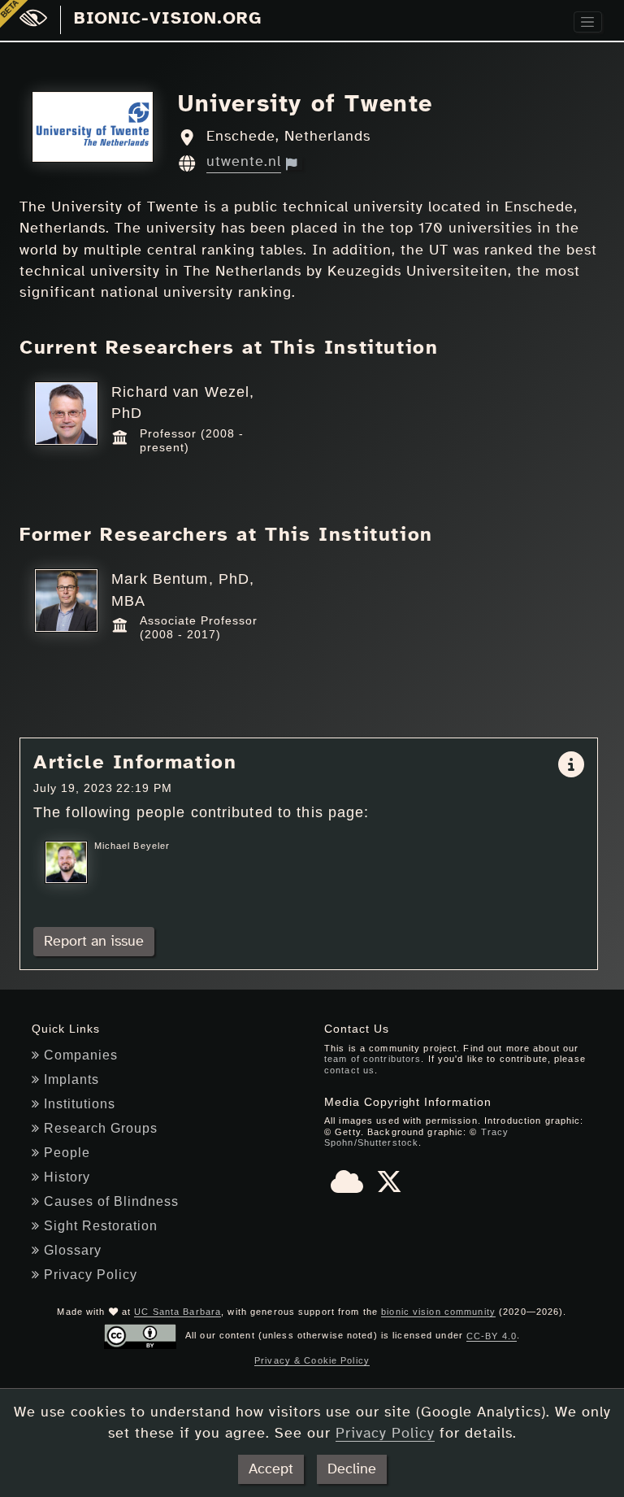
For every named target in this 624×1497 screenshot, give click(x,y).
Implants (71, 1079)
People (67, 1153)
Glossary (73, 1250)
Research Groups (101, 1128)
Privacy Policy (90, 1275)
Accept (271, 1469)
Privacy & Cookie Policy (312, 1360)
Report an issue (94, 941)
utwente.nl (243, 161)
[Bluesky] (347, 1187)
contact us (349, 1070)
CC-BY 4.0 (491, 1336)
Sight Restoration (101, 1226)
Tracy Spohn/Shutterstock (416, 1137)
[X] (389, 1187)
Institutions (79, 1104)
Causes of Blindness (111, 1201)
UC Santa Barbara (177, 1311)
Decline (351, 1469)
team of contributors (372, 1059)
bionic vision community (438, 1311)
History (67, 1177)
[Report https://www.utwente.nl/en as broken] (294, 164)
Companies (81, 1055)
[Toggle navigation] (588, 22)
